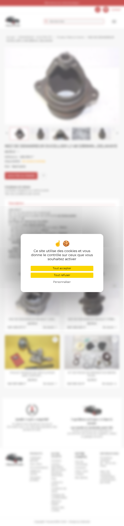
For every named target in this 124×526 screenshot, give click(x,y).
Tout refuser (62, 275)
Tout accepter (62, 268)
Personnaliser (62, 282)
